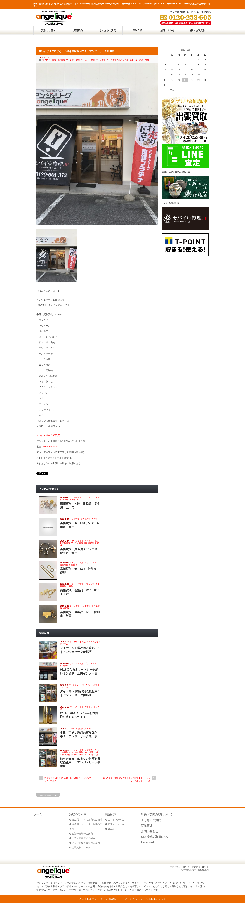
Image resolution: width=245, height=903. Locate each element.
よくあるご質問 (108, 30)
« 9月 (172, 90)
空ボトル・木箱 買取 (139, 60)
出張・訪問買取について (157, 814)
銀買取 (75, 499)
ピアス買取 (65, 543)
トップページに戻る (48, 795)
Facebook (148, 842)
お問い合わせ (167, 30)
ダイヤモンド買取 (78, 642)
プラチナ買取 (77, 543)
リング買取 (88, 497)
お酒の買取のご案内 (82, 833)
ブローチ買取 (76, 497)
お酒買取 (61, 60)
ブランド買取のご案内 (83, 838)
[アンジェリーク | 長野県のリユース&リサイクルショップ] (54, 24)
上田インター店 (116, 819)
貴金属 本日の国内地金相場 (87, 819)
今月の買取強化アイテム (117, 60)
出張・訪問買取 (197, 30)
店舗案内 (78, 30)
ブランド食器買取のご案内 (86, 842)
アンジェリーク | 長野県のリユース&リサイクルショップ (119, 899)
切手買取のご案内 (81, 847)
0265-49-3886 (50, 446)
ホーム (37, 814)
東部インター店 (116, 824)
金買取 (68, 499)
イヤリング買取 (77, 541)
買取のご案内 (48, 30)
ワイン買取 (101, 60)
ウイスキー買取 (49, 60)
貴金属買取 (86, 519)
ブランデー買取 (73, 60)
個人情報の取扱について (157, 836)
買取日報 (137, 30)
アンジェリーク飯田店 (48, 435)
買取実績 (64, 666)
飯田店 (111, 829)
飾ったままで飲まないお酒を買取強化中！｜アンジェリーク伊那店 (80, 762)
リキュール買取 (88, 60)
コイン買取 (75, 606)
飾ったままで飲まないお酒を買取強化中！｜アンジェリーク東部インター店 (126, 779)
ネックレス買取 (91, 541)
